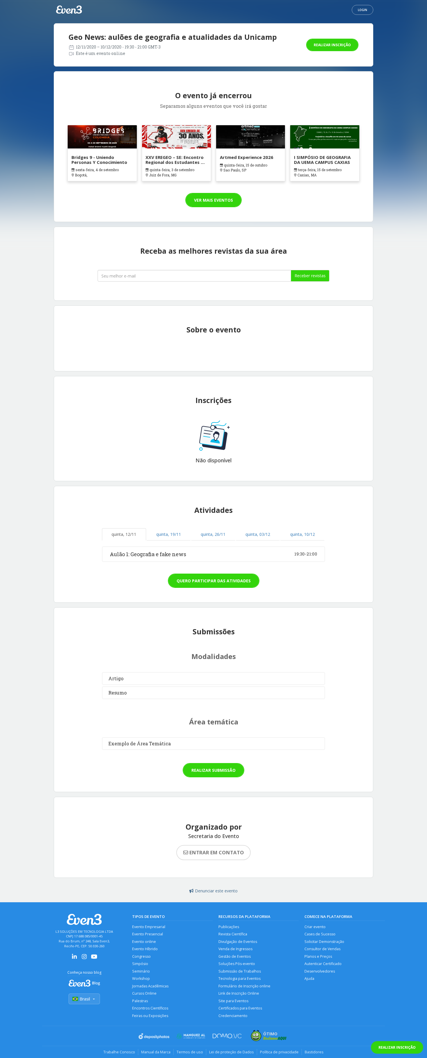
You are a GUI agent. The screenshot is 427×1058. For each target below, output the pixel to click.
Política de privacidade (279, 1052)
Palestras (140, 1000)
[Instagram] (84, 958)
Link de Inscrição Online (238, 993)
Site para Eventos (233, 1000)
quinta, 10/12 (302, 534)
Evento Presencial (147, 934)
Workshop (141, 978)
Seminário (141, 971)
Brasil (85, 999)
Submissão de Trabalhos (239, 971)
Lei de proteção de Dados (231, 1052)
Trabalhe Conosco (119, 1052)
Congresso (141, 956)
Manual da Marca (156, 1052)
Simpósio (140, 963)
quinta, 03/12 (257, 534)
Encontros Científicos (150, 1008)
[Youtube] (94, 958)
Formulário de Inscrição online (244, 986)
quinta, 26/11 (213, 534)
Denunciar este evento (216, 891)
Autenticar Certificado (323, 963)
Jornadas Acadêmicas (150, 986)
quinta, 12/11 (124, 534)
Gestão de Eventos (234, 956)
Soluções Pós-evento (236, 963)
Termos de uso (190, 1052)
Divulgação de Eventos (237, 941)
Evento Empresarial (148, 926)
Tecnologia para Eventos (239, 978)
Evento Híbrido (145, 948)
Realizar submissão (213, 770)
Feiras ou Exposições (150, 1015)
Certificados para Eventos (240, 1008)
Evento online (144, 941)
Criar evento (315, 926)
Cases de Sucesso (320, 934)
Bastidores (314, 1052)
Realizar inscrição (332, 44)
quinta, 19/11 (168, 534)
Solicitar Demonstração (324, 941)
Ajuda (309, 978)
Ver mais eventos (213, 200)
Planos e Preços (318, 956)
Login (362, 10)
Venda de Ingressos (235, 948)
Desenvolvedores (319, 971)
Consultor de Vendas (322, 948)
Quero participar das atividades (214, 580)
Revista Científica (232, 934)
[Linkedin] (74, 958)
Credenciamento (232, 1015)
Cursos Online (144, 993)
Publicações (228, 926)
